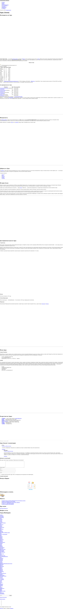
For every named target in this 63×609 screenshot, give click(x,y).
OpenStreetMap (10, 97)
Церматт (1, 585)
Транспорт (4, 6)
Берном (47, 303)
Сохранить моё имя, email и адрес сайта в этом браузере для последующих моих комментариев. (17, 474)
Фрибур (1, 584)
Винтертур (2, 539)
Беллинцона (2, 527)
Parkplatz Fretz (2, 91)
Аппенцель (2, 517)
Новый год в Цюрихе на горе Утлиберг (8, 501)
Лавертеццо (2, 553)
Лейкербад (6, 556)
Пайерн (1, 574)
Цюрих (3, 3)
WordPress (11, 608)
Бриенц (1, 530)
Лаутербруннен (2, 555)
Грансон (1, 541)
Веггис (1, 536)
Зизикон (1, 546)
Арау (1, 518)
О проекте (3, 8)
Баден (12, 122)
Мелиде (1, 565)
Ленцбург (17, 122)
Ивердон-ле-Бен (2, 549)
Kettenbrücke (2, 89)
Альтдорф (1, 515)
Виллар (1, 538)
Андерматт (2, 516)
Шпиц (1, 590)
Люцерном (43, 303)
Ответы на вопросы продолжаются (8, 504)
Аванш (1, 514)
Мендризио (2, 566)
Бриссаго (1, 531)
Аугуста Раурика (3, 522)
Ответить (3, 449)
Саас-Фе (1, 576)
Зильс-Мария (2, 547)
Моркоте (1, 568)
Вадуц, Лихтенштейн (3, 534)
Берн (3, 175)
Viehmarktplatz (2, 93)
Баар (1, 523)
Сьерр (1, 580)
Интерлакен (2, 550)
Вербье (1, 537)
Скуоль (1, 577)
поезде (39, 58)
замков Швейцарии (18, 418)
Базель (1, 526)
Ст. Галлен (2, 578)
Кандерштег (2, 551)
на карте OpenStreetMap (18, 96)
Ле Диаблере (2, 556)
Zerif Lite (1, 608)
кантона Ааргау (15, 58)
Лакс (1, 554)
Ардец (1, 520)
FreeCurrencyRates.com (4, 508)
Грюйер (1, 543)
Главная (3, 2)
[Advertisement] (29, 107)
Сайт (1, 472)
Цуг (0, 586)
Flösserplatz (2, 92)
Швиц (1, 589)
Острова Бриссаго (3, 573)
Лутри (1, 561)
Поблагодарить (2, 599)
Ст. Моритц (2, 579)
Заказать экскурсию (3, 597)
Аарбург (3, 423)
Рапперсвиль (2, 575)
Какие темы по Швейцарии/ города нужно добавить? (11, 502)
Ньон (1, 572)
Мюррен (1, 570)
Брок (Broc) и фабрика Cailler (5, 532)
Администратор (8, 10)
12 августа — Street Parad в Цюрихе (8, 503)
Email (1, 470)
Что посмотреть (4, 5)
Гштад (1, 544)
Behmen (1, 94)
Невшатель (2, 571)
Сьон (1, 581)
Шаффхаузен (2, 588)
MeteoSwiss (33, 81)
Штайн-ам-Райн (4, 119)
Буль (1, 533)
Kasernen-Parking (3, 90)
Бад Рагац (1, 524)
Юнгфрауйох (2, 593)
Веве (1, 535)
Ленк (1, 557)
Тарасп (1, 582)
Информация (4, 7)
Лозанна (3, 176)
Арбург (1, 519)
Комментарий (2, 467)
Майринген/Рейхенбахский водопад (6, 563)
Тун (0, 583)
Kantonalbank (2, 95)
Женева (3, 174)
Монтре (1, 567)
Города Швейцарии (5, 4)
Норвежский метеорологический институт (11, 81)
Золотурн (1, 548)
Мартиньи (1, 564)
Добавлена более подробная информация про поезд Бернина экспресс (13, 500)
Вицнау (1, 540)
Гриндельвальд (2, 542)
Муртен (1, 569)
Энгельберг (2, 592)
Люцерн (3, 178)
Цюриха (23, 58)
